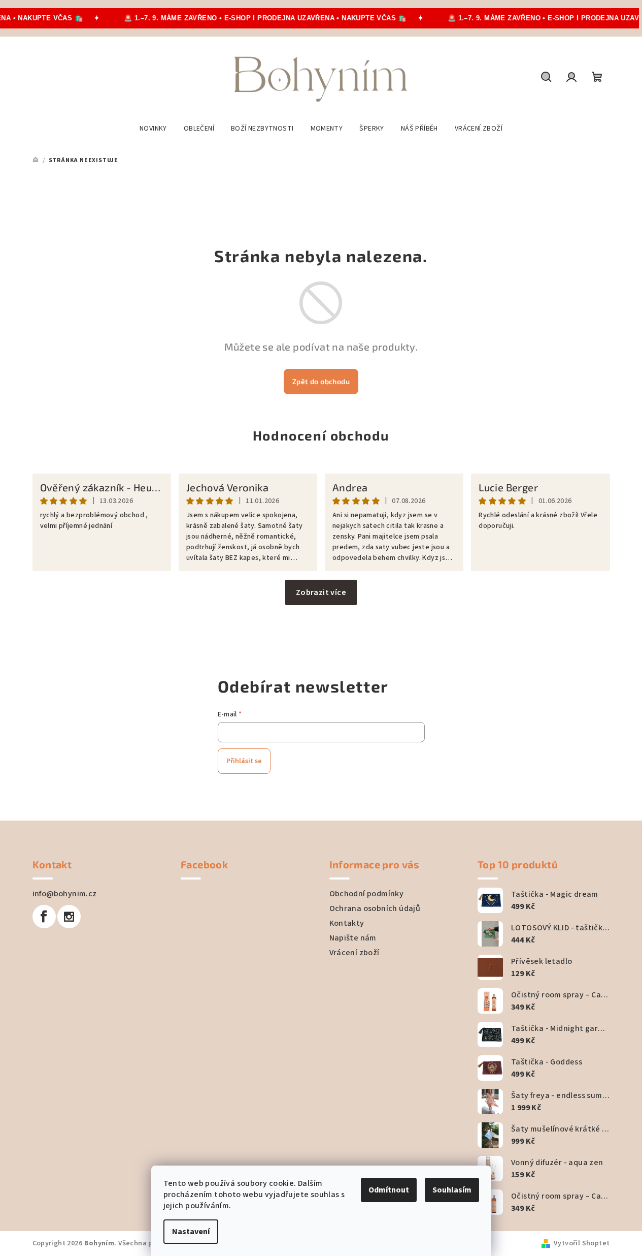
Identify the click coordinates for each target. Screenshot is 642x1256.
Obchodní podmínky (366, 893)
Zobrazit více (321, 592)
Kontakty (346, 923)
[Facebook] (44, 916)
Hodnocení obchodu (321, 435)
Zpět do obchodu (321, 381)
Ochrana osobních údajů (375, 908)
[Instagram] (69, 916)
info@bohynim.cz (64, 893)
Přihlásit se (244, 761)
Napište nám (353, 938)
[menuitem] (153, 128)
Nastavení (191, 1231)
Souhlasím (451, 1190)
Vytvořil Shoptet (582, 1243)
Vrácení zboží (354, 952)
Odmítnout (388, 1190)
